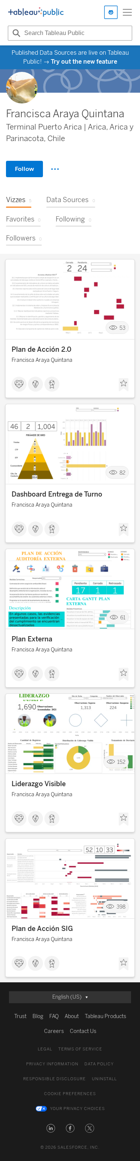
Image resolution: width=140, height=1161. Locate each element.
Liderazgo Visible (39, 784)
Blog (37, 1016)
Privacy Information (52, 1064)
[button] (51, 1128)
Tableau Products (105, 1016)
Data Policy (99, 1064)
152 (121, 762)
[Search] (15, 33)
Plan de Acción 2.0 (41, 349)
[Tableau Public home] (35, 12)
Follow (24, 169)
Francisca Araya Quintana (42, 360)
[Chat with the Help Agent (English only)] (111, 12)
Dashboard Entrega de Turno (57, 494)
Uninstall (104, 1079)
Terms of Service (80, 1049)
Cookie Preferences (70, 1093)
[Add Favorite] (123, 385)
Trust (20, 1016)
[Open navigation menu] (127, 12)
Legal (45, 1049)
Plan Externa (32, 639)
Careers (54, 1031)
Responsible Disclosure (54, 1079)
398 (120, 907)
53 (122, 328)
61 (122, 617)
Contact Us (83, 1031)
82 (122, 472)
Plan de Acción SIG (42, 929)
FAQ (54, 1016)
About (72, 1016)
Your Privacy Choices (77, 1108)
